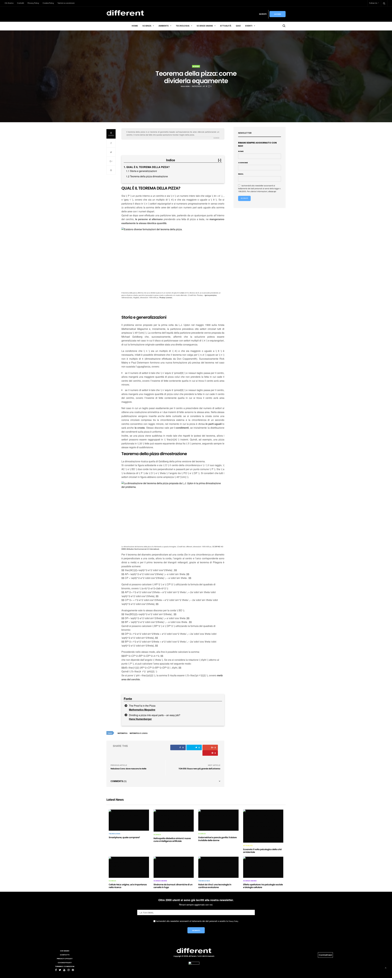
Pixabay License (165, 297)
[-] (219, 160)
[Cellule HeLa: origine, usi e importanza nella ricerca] (129, 867)
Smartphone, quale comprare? (124, 837)
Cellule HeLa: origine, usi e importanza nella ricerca (128, 886)
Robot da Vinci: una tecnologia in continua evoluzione (214, 886)
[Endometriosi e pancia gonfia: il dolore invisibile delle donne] (218, 820)
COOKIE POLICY (65, 962)
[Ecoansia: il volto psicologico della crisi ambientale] (263, 826)
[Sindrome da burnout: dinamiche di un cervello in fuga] (174, 867)
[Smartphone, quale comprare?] (129, 820)
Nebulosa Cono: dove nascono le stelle (128, 768)
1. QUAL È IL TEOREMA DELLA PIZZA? (147, 167)
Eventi (248, 25)
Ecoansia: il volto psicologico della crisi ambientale (262, 851)
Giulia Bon (185, 86)
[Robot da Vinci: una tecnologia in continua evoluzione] (218, 867)
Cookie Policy (48, 3)
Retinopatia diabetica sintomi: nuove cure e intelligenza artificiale (172, 840)
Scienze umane (205, 25)
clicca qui (272, 191)
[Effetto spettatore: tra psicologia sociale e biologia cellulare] (263, 867)
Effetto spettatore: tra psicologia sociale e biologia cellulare (263, 886)
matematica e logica (138, 733)
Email (240, 174)
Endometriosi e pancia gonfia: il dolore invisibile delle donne (217, 839)
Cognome (243, 162)
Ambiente (163, 25)
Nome (240, 151)
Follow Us (373, 3)
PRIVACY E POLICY (64, 958)
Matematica (122, 733)
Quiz (238, 25)
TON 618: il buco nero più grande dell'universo (199, 768)
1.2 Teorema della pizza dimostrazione (147, 176)
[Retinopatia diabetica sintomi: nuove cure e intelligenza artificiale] (174, 821)
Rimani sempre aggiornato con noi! (257, 144)
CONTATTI (64, 955)
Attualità (225, 25)
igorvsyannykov (211, 295)
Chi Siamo (9, 3)
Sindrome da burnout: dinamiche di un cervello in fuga (173, 886)
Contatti (20, 3)
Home (135, 25)
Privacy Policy (33, 3)
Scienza (146, 25)
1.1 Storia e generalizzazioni (141, 171)
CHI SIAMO (64, 951)
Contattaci (325, 955)
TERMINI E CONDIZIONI (64, 966)
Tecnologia (182, 25)
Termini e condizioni (66, 3)
